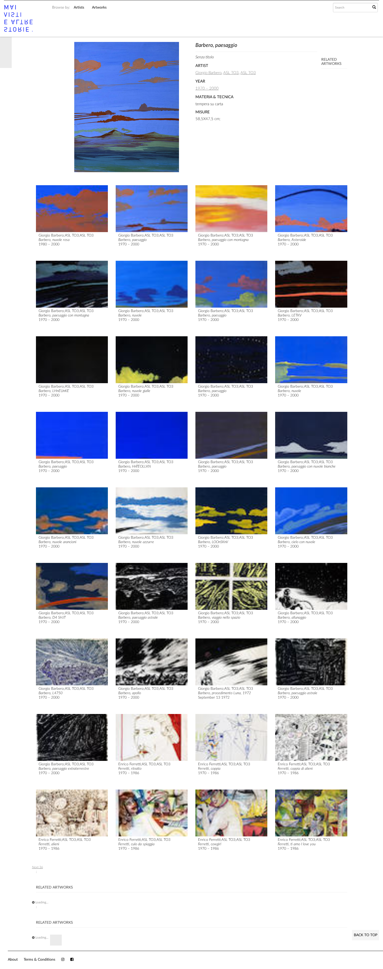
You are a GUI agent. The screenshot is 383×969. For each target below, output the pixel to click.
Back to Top (365, 935)
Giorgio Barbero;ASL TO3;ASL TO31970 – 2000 (145, 240)
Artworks (99, 7)
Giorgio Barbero (208, 73)
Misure (202, 112)
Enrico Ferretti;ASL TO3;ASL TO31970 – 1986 (304, 768)
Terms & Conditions (39, 959)
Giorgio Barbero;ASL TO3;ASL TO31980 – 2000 (66, 240)
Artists (79, 7)
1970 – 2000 (207, 88)
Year (200, 81)
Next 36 (37, 867)
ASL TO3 (231, 73)
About (13, 959)
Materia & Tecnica (214, 97)
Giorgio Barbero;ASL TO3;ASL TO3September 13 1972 (225, 693)
